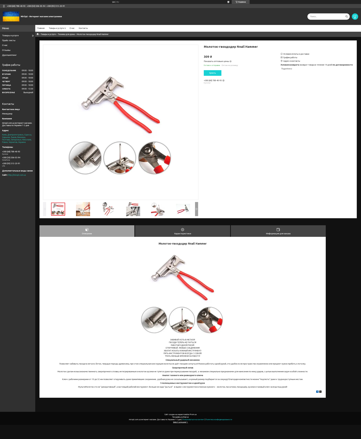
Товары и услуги (56, 28)
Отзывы (6, 50)
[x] (320, 392)
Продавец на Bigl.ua (180, 417)
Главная (41, 28)
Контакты (83, 28)
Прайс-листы (8, 40)
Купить (212, 73)
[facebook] (317, 392)
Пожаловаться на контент (193, 419)
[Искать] (346, 16)
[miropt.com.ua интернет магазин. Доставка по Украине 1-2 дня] (11, 16)
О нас (72, 28)
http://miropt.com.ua (17, 175)
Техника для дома (66, 34)
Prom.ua (193, 414)
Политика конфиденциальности (219, 419)
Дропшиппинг (9, 55)
